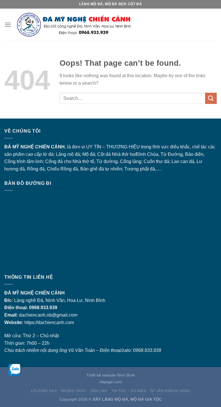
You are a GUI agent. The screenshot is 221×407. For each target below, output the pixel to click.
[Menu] (7, 25)
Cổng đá (54, 161)
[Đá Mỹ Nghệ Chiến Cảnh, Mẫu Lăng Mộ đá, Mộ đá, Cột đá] (114, 25)
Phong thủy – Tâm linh (84, 391)
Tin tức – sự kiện (128, 391)
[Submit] (211, 98)
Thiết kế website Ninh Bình (110, 375)
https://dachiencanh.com (49, 322)
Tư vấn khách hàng (170, 391)
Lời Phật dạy (44, 391)
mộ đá (73, 154)
